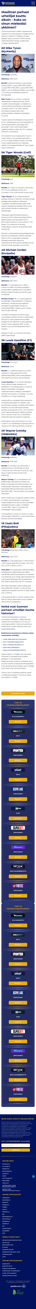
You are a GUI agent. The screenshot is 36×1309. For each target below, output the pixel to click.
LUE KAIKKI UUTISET (18, 693)
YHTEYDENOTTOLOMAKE (23, 1281)
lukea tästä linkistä (8, 629)
